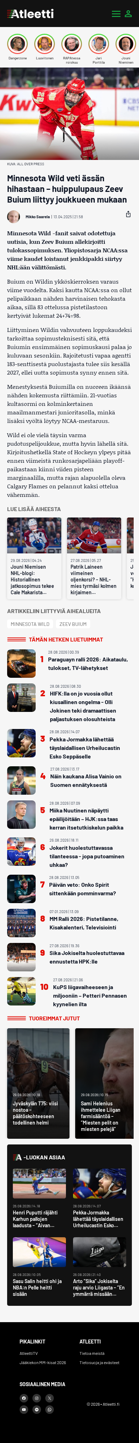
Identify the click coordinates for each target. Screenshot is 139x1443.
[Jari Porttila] (98, 44)
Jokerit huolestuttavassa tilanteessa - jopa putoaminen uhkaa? (87, 856)
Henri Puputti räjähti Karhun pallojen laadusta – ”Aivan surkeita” (35, 1222)
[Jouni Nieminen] (125, 44)
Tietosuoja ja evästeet (99, 1362)
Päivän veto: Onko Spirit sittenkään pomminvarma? (82, 888)
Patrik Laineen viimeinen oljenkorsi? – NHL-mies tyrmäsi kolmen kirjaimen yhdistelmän (94, 580)
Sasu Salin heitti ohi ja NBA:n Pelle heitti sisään (37, 1287)
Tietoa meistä (91, 1353)
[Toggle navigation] (116, 13)
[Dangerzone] (17, 44)
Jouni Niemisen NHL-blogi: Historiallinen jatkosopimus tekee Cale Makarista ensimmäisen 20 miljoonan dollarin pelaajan (32, 580)
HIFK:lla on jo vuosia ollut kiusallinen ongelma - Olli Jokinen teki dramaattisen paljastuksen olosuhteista (83, 706)
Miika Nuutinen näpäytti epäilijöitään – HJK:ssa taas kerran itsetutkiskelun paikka (86, 819)
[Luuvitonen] (44, 44)
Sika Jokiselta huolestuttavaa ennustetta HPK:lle (87, 957)
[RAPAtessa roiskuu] (71, 44)
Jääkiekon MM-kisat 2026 (43, 1362)
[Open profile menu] (128, 13)
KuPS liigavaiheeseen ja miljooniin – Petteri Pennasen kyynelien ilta (90, 995)
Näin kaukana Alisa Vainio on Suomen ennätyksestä (86, 780)
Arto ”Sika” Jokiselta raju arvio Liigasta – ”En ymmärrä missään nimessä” (99, 1290)
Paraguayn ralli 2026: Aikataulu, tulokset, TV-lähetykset (88, 663)
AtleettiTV (29, 1353)
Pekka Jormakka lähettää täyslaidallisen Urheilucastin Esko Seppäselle (85, 748)
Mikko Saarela (38, 216)
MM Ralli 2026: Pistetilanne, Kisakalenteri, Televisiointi (84, 922)
